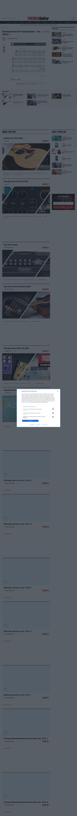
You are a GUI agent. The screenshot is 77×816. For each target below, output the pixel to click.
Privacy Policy (44, 424)
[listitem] (38, 406)
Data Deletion (32, 424)
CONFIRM (30, 420)
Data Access (38, 424)
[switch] (52, 409)
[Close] (58, 391)
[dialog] (38, 408)
